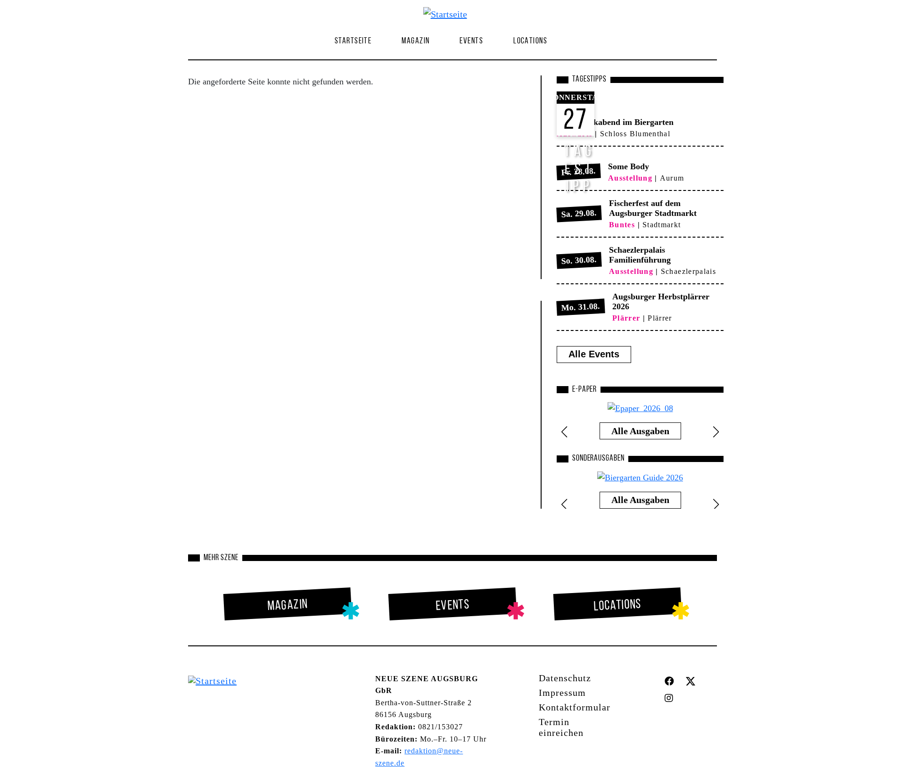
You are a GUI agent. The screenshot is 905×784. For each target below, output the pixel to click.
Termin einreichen (561, 727)
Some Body (628, 166)
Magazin (287, 605)
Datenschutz (565, 678)
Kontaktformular (574, 707)
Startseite (353, 41)
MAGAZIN (415, 41)
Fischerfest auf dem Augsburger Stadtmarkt (653, 208)
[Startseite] (449, 13)
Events (471, 41)
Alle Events (593, 354)
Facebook (671, 681)
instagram (671, 698)
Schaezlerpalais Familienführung (640, 254)
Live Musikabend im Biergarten (615, 122)
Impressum (562, 692)
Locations (530, 41)
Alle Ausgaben (640, 431)
